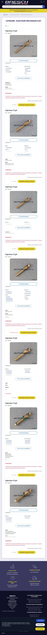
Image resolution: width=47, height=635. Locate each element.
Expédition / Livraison (12, 604)
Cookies (3, 633)
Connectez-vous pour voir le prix (26, 104)
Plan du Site (12, 607)
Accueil (6, 14)
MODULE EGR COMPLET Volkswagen (34, 599)
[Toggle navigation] (2, 2)
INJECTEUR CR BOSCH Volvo (34, 608)
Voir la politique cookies (6, 625)
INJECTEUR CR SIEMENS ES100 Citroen (34, 607)
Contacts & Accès (12, 602)
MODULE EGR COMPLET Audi (34, 600)
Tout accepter (40, 628)
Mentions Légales (12, 605)
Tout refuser (40, 620)
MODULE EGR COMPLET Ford (34, 602)
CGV (12, 608)
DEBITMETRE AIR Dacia (34, 615)
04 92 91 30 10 (12, 601)
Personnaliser (40, 624)
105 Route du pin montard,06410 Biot (12, 598)
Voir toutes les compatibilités (23, 78)
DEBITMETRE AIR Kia (34, 616)
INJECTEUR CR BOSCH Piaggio (34, 610)
